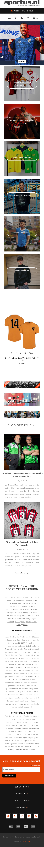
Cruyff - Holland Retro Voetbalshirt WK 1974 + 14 (22, 359)
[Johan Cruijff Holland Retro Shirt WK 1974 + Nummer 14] (22, 332)
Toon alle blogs (22, 573)
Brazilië (26, 649)
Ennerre (22, 655)
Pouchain (10, 621)
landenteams (22, 640)
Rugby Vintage (22, 615)
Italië (21, 649)
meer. (25, 624)
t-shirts (20, 603)
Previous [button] (3, 43)
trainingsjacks (12, 606)
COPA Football (10, 615)
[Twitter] (8, 816)
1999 (20, 597)
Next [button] (40, 43)
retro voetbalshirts (30, 603)
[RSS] (36, 816)
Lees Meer (34, 782)
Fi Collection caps (19, 618)
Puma (23, 621)
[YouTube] (29, 816)
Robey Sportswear (30, 612)
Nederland (29, 646)
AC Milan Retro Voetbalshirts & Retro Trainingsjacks (22, 543)
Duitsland (8, 649)
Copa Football (24, 716)
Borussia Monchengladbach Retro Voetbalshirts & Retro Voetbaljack (22, 475)
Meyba (33, 618)
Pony (28, 618)
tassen (30, 606)
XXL (31, 352)
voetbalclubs (34, 640)
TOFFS (7, 655)
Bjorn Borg (18, 612)
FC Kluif (17, 621)
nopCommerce (26, 841)
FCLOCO (31, 615)
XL (25, 352)
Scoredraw (31, 655)
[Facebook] (22, 816)
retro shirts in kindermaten (21, 707)
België (36, 646)
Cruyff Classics (24, 609)
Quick (28, 621)
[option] (22, 43)
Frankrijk (16, 649)
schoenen (22, 606)
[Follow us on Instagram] (15, 816)
